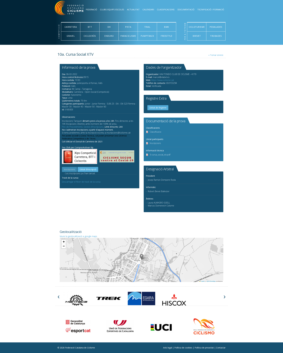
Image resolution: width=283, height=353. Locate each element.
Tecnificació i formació (210, 9)
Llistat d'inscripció (87, 169)
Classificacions (166, 9)
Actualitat (133, 9)
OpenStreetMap (211, 281)
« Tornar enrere (215, 55)
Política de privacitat (204, 347)
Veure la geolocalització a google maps (78, 236)
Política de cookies (183, 347)
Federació (91, 9)
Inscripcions (155, 143)
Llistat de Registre (157, 107)
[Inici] (73, 9)
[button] (141, 257)
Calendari (148, 9)
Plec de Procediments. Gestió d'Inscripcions (82, 126)
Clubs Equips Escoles (112, 9)
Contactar (221, 347)
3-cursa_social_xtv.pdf (160, 154)
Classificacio (155, 131)
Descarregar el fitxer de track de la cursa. (81, 181)
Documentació (185, 9)
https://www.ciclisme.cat (162, 80)
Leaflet (202, 281)
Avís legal (168, 347)
